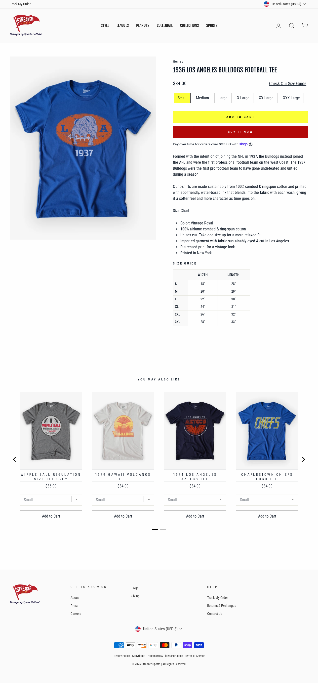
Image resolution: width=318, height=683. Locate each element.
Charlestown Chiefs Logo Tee (267, 477)
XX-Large (266, 98)
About (75, 598)
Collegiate (165, 25)
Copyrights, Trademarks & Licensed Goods (157, 656)
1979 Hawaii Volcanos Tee (123, 477)
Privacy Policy (121, 656)
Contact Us (214, 614)
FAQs (134, 588)
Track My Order (20, 4)
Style (105, 25)
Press (74, 606)
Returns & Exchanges (221, 606)
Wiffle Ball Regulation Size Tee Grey (51, 477)
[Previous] (15, 459)
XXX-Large (291, 98)
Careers (76, 614)
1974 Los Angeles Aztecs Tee (195, 477)
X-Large (243, 98)
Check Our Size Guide (287, 83)
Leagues (123, 25)
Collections (189, 25)
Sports (211, 25)
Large (223, 98)
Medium (202, 98)
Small (182, 98)
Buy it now (240, 132)
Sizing (135, 596)
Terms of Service (195, 656)
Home (177, 61)
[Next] (303, 459)
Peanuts (142, 25)
